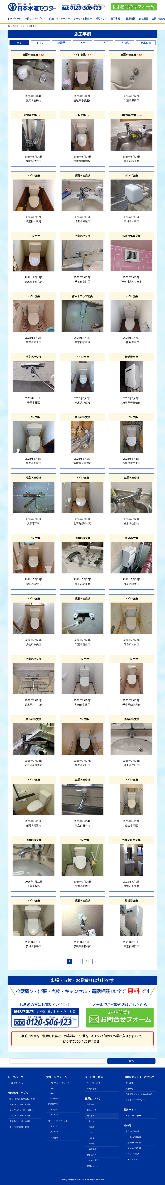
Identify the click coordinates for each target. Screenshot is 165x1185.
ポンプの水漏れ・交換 (19, 1127)
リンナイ (54, 1109)
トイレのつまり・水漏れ (20, 1104)
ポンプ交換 (53, 1137)
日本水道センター (17, 1083)
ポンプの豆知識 (134, 1148)
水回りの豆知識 (132, 1131)
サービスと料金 (93, 1083)
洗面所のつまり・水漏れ (20, 1121)
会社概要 (129, 1083)
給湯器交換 (53, 1104)
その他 (125, 42)
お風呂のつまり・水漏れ (20, 1116)
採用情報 (129, 1089)
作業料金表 (92, 1089)
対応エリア (92, 1110)
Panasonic (54, 1099)
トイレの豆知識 (134, 1137)
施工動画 (146, 42)
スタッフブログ (132, 1154)
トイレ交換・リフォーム (58, 1083)
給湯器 (61, 42)
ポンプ (103, 42)
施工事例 (91, 1116)
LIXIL (52, 1094)
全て (19, 42)
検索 (131, 1060)
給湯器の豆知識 (134, 1142)
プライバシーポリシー (135, 1100)
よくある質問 (92, 1160)
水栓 (82, 42)
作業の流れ (92, 1104)
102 (87, 961)
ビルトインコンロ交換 (58, 1121)
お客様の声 (92, 1155)
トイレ (40, 42)
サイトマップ (131, 1159)
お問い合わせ (92, 1166)
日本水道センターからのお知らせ (140, 1094)
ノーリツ (54, 1115)
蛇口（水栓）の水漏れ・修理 (22, 1099)
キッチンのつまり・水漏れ (21, 1110)
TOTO (52, 1088)
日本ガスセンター (133, 1116)
